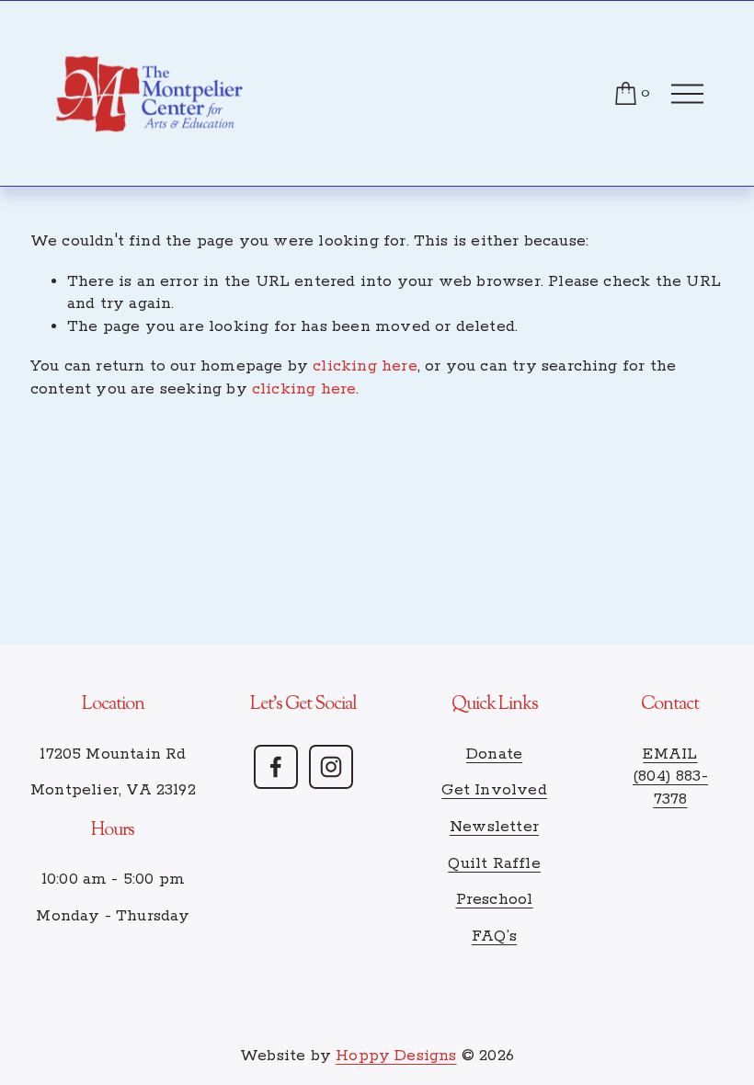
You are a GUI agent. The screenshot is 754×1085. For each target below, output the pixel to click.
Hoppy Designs (396, 1056)
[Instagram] (331, 767)
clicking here (365, 366)
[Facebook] (276, 767)
